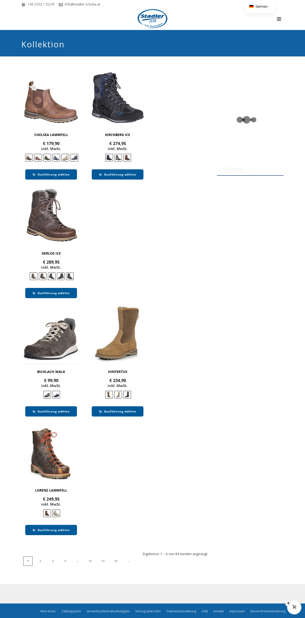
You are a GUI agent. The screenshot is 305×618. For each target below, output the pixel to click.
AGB (205, 611)
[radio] (29, 157)
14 (115, 561)
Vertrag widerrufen (148, 611)
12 (90, 561)
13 (103, 561)
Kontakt (219, 611)
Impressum (237, 611)
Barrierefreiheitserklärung (267, 611)
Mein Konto (48, 611)
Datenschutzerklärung (181, 611)
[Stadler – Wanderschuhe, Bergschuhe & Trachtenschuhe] (152, 19)
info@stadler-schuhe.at (82, 4)
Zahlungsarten (71, 611)
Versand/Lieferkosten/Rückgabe (108, 611)
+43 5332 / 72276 (41, 4)
